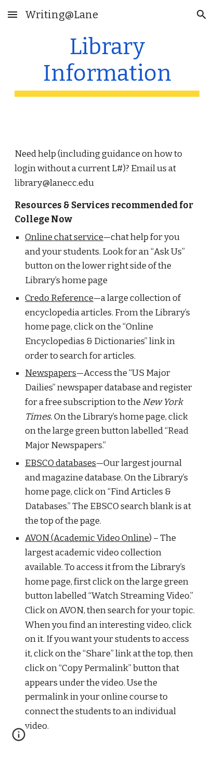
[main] (107, 65)
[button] (12, 14)
